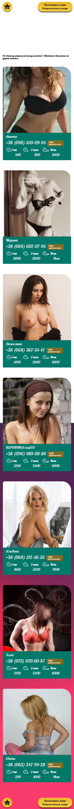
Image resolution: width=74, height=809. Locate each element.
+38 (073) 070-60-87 (33, 661)
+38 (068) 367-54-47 (33, 350)
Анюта (11, 136)
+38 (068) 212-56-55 (33, 558)
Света (10, 758)
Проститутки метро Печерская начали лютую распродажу (55, 7)
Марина (12, 240)
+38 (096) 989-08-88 (33, 454)
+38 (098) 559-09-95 (33, 143)
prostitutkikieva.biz (24, 43)
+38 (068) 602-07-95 (33, 247)
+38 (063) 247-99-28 (33, 765)
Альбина (12, 551)
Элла (9, 655)
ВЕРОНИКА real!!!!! (20, 447)
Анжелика (14, 344)
